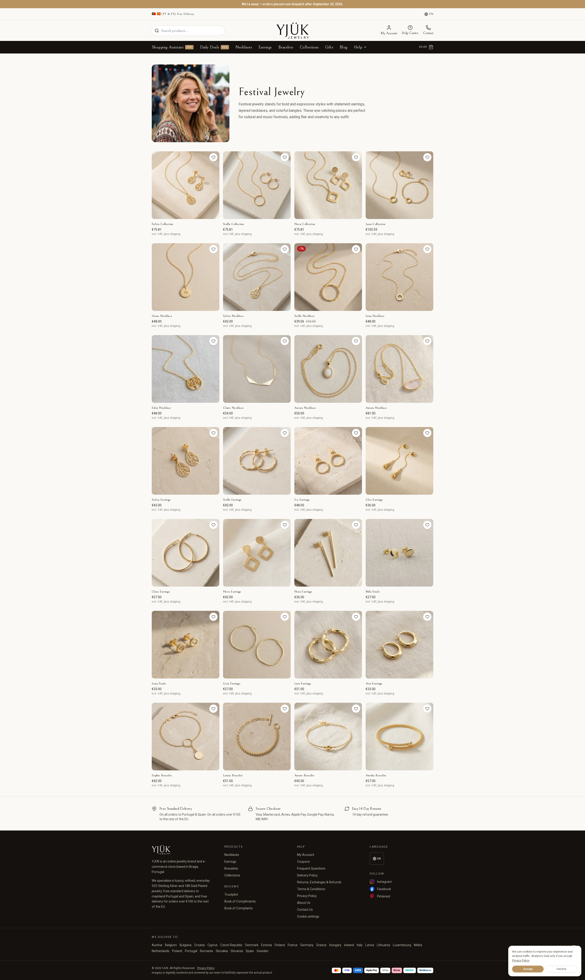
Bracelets (285, 47)
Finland (280, 945)
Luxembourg (402, 945)
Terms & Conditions (311, 889)
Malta (418, 945)
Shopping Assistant (172, 47)
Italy (360, 945)
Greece (321, 945)
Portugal (191, 951)
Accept (528, 969)
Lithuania (383, 945)
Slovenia (237, 951)
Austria (157, 945)
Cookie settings (308, 916)
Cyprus (212, 945)
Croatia (199, 945)
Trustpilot (231, 894)
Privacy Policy (307, 896)
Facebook (384, 889)
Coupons (303, 861)
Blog (344, 47)
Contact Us (305, 909)
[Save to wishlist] (213, 157)
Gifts (329, 47)
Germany (307, 945)
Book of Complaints (238, 908)
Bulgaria (185, 945)
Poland (177, 951)
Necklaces (243, 47)
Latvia (369, 945)
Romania (206, 951)
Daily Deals (214, 47)
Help (358, 47)
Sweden (263, 951)
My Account (305, 855)
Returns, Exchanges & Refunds (319, 882)
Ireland (349, 945)
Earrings (265, 47)
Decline (561, 969)
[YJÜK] (292, 31)
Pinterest (383, 896)
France (293, 945)
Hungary (335, 945)
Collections (309, 47)
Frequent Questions (311, 868)
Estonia (266, 945)
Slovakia (222, 951)
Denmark (251, 945)
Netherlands (160, 951)
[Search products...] (156, 30)
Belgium (171, 945)
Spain (250, 951)
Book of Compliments (240, 901)
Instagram (384, 882)
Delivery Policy (307, 875)
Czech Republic (231, 945)
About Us (303, 903)
